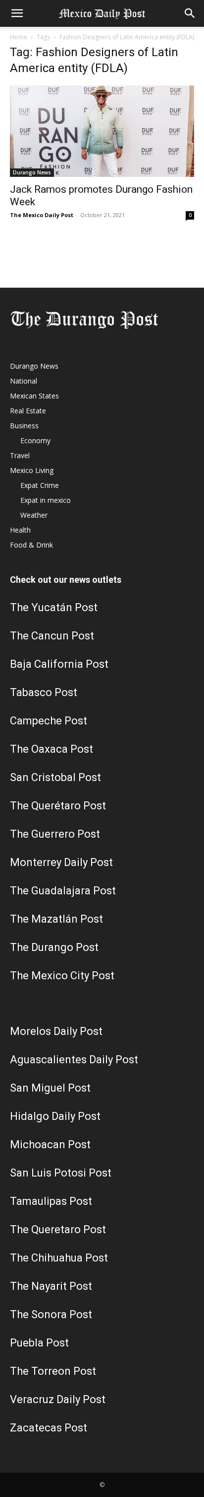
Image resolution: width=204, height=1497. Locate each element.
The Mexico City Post (62, 975)
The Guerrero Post (55, 834)
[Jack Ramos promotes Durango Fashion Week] (102, 131)
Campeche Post (48, 720)
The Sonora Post (51, 1314)
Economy (35, 440)
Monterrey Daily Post (61, 862)
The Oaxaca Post (51, 749)
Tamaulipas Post (51, 1201)
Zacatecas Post (48, 1427)
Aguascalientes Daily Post (74, 1059)
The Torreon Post (53, 1371)
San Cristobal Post (55, 777)
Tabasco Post (43, 692)
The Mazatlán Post (56, 919)
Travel (20, 455)
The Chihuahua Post (59, 1258)
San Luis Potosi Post (60, 1173)
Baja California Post (59, 664)
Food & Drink (31, 545)
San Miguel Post (50, 1088)
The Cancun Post (52, 636)
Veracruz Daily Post (57, 1399)
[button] (17, 13)
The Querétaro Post (58, 805)
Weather (34, 515)
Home (18, 37)
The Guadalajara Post (63, 890)
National (23, 381)
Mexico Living (31, 470)
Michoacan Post (50, 1144)
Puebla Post (39, 1343)
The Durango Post (54, 947)
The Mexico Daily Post (41, 215)
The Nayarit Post (51, 1286)
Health (20, 530)
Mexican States (34, 395)
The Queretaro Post (58, 1229)
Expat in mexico (45, 500)
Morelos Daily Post (56, 1031)
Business (24, 425)
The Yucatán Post (54, 607)
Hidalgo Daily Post (55, 1116)
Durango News (32, 172)
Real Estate (28, 410)
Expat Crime (39, 485)
